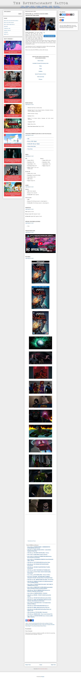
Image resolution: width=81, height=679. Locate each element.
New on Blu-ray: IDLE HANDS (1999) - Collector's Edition (38, 574)
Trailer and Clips (40, 76)
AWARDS (27, 6)
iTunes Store (30, 148)
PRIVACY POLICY (7, 30)
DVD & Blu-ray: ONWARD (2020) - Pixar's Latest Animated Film (39, 614)
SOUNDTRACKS (40, 7)
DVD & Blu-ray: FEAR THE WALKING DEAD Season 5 (38, 605)
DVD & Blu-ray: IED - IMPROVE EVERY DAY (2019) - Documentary (40, 579)
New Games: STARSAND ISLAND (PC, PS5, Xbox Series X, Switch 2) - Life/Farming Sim (12, 145)
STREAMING (44, 6)
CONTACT (6, 32)
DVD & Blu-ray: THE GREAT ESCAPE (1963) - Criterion (38, 552)
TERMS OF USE (7, 28)
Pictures (40, 79)
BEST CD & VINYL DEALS (9, 22)
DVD (28, 138)
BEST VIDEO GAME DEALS (9, 24)
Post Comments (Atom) (43, 668)
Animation (36, 623)
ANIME (50, 6)
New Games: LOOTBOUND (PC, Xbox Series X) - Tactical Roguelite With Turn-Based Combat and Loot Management (12, 101)
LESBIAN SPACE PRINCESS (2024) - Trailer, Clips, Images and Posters (12, 52)
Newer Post (28, 664)
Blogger (42, 676)
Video (40, 66)
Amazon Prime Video (31, 146)
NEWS (22, 6)
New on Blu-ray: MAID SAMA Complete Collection (37, 554)
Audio (40, 68)
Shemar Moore (43, 625)
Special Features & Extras (40, 74)
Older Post (53, 664)
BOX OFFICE (56, 6)
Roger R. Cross (31, 625)
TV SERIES (38, 6)
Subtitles (40, 71)
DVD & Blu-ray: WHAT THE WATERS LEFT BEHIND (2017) (38, 570)
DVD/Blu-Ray (36, 624)
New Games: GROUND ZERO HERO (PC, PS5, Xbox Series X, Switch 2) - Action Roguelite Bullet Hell (13, 194)
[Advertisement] (40, 92)
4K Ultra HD (32, 623)
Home (40, 664)
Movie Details (40, 60)
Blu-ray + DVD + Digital (32, 141)
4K (29, 623)
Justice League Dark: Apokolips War (45, 624)
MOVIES (32, 6)
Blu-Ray (39, 623)
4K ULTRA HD (32, 7)
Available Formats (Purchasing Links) (40, 63)
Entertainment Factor (32, 540)
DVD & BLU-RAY (24, 7)
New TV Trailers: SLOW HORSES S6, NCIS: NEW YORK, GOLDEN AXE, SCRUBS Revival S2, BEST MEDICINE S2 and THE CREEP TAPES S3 (13, 161)
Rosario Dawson (37, 625)
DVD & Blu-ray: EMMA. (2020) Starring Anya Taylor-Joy (38, 607)
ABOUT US (6, 34)
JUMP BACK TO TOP (29, 104)
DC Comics (30, 624)
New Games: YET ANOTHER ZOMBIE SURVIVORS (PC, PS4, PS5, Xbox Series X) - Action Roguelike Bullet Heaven (12, 130)
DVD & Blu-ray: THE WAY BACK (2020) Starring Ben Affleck (39, 597)
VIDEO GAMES (57, 7)
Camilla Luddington (45, 623)
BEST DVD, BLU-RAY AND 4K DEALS (11, 20)
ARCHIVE (6, 26)
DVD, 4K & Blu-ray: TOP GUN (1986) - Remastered (37, 612)
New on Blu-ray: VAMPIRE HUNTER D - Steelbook (37, 593)
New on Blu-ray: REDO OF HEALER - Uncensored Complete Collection (12, 116)
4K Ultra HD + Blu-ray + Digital (33, 143)
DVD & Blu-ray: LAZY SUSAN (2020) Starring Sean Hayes (38, 562)
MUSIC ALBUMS (48, 7)
